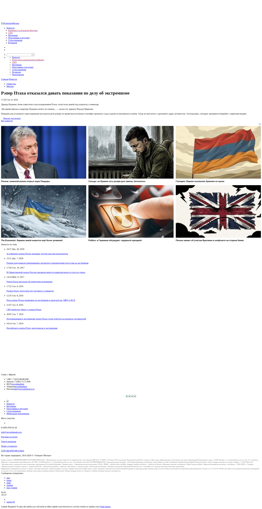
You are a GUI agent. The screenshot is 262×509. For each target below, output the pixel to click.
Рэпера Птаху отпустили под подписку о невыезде (30, 291)
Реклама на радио (9, 437)
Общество (11, 84)
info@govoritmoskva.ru (24, 389)
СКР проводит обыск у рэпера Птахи (24, 309)
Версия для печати (12, 118)
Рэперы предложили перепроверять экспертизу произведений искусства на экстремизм (47, 263)
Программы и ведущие (19, 38)
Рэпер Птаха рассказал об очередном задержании (29, 281)
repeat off (11, 502)
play (8, 478)
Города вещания (8, 441)
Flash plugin (105, 506)
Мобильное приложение (18, 413)
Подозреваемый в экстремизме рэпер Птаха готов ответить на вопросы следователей (46, 319)
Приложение (18, 74)
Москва (10, 86)
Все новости (7, 121)
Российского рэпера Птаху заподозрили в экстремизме (32, 328)
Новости (11, 28)
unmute (10, 485)
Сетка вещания (15, 40)
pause (9, 480)
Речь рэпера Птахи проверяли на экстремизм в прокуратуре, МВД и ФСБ (41, 300)
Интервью (13, 35)
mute (9, 483)
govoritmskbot (18, 384)
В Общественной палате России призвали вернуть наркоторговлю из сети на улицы (46, 272)
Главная (4, 79)
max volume (12, 488)
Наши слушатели (9, 446)
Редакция (12, 43)
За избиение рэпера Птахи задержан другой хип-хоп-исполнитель (37, 254)
